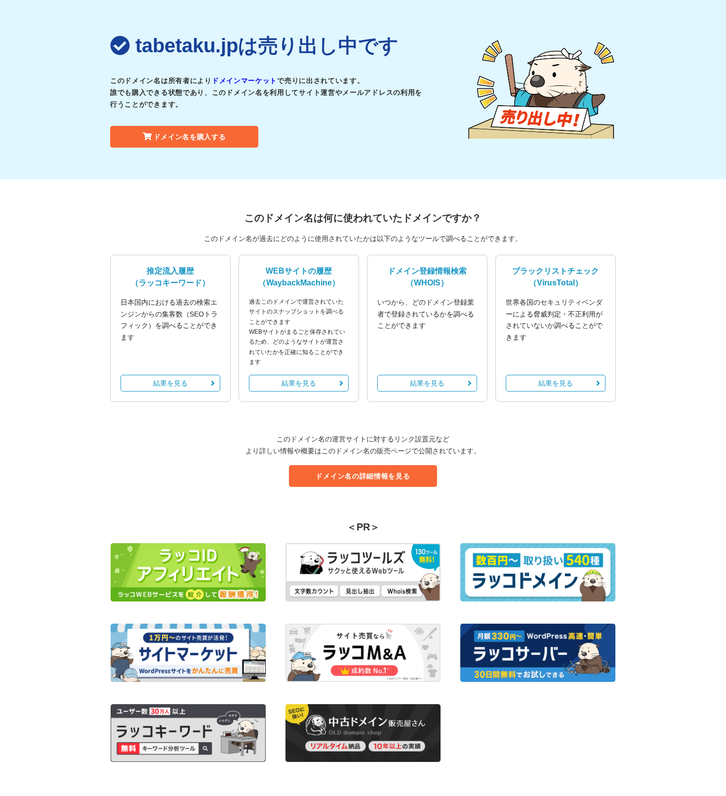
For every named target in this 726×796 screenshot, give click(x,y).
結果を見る (170, 383)
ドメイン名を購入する (190, 137)
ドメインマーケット (244, 80)
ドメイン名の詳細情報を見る (363, 476)
